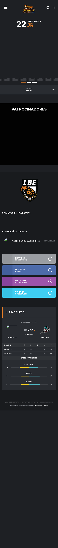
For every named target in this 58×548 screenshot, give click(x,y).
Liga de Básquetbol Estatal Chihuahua (21, 402)
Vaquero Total (41, 405)
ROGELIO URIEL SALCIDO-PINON (26, 241)
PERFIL (29, 90)
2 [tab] (29, 82)
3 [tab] (34, 82)
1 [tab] (23, 82)
